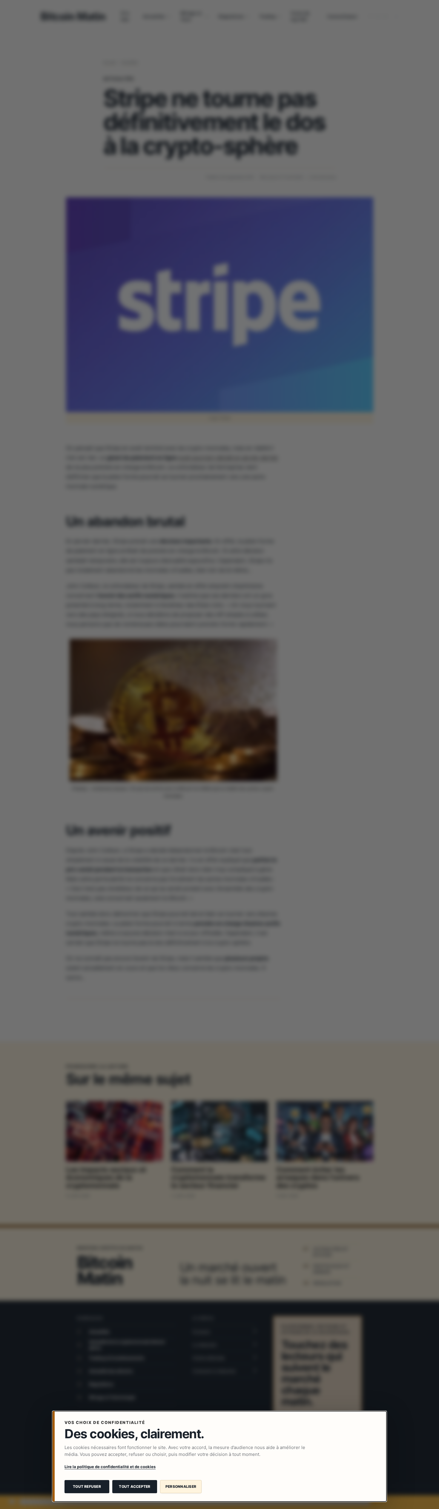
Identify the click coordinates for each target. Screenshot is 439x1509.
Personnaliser (180, 1486)
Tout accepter (134, 1486)
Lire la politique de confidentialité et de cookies (110, 1466)
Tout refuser (87, 1486)
